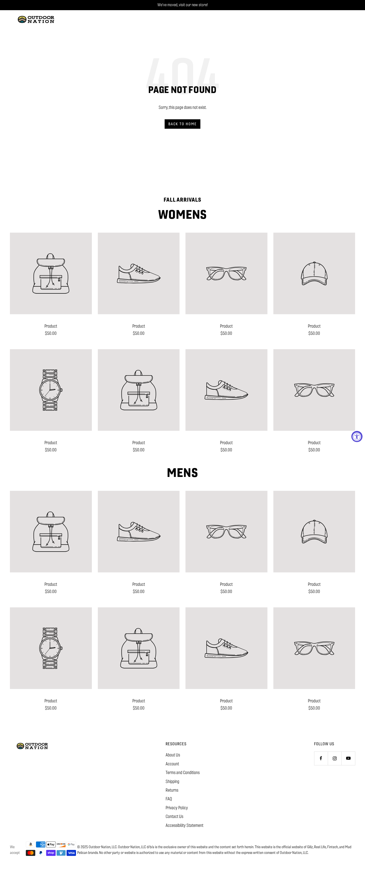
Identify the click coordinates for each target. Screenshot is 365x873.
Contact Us (174, 816)
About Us (173, 754)
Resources (176, 744)
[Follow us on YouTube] (348, 758)
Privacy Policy (177, 807)
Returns (172, 790)
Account (172, 763)
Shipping (172, 781)
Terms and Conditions (183, 772)
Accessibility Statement (184, 825)
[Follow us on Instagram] (334, 758)
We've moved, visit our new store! (182, 4)
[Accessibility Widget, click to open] (357, 436)
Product (50, 326)
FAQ (169, 798)
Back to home (182, 124)
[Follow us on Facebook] (321, 758)
